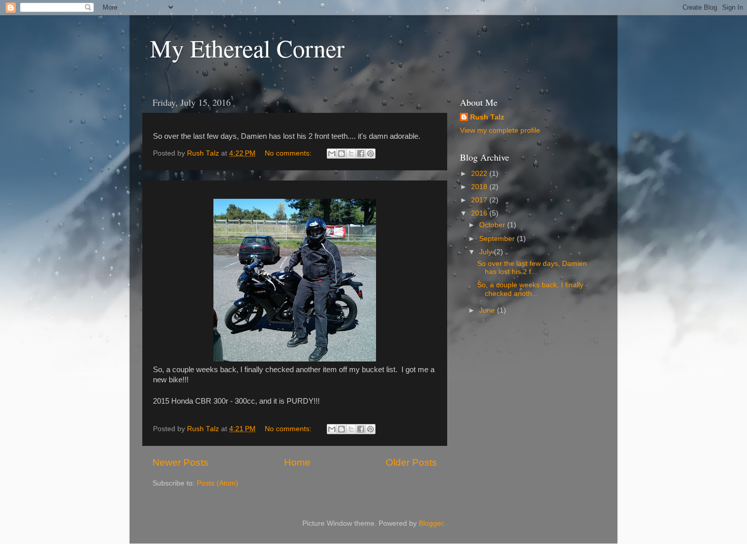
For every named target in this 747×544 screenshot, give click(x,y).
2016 (480, 213)
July (486, 252)
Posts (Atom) (217, 483)
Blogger (431, 523)
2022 (480, 173)
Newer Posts (180, 462)
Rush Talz (487, 117)
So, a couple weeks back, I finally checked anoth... (530, 289)
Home (297, 462)
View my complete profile (500, 130)
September (498, 239)
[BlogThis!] (341, 153)
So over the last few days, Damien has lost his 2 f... (532, 268)
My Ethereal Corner (247, 48)
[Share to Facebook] (361, 153)
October (493, 225)
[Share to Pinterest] (370, 153)
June (488, 310)
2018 (480, 187)
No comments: (289, 153)
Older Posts (411, 462)
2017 (480, 200)
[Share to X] (351, 153)
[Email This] (332, 153)
